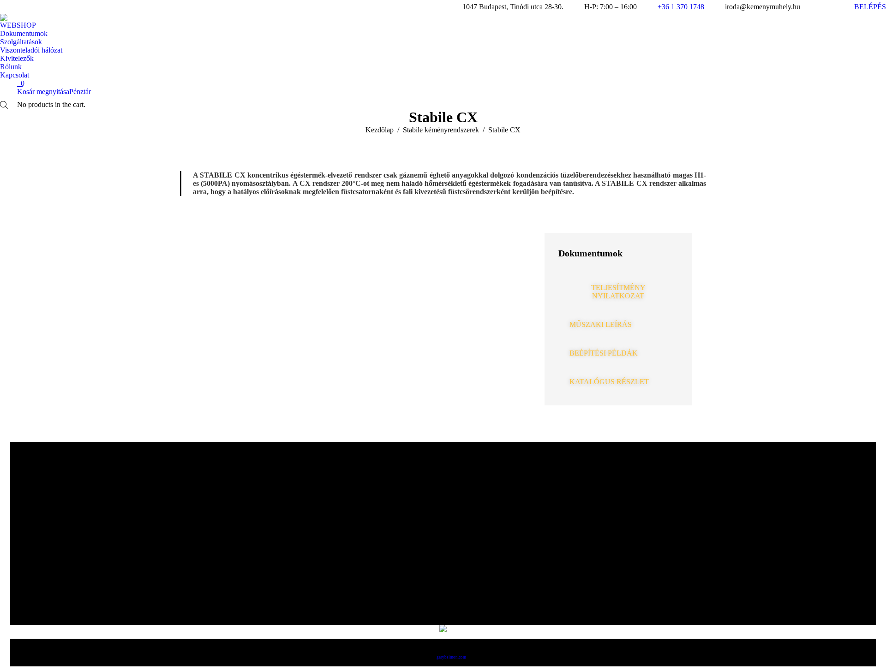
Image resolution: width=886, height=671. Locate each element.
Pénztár (80, 91)
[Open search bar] (4, 105)
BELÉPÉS (870, 7)
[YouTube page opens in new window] (830, 7)
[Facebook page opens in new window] (816, 7)
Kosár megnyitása (43, 91)
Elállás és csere (530, 489)
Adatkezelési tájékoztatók (475, 489)
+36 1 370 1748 (681, 7)
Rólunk (377, 489)
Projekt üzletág (377, 574)
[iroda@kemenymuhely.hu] (640, 543)
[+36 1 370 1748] (640, 523)
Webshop (377, 532)
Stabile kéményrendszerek (377, 553)
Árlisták (377, 511)
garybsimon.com (451, 657)
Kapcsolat (377, 595)
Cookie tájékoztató (494, 489)
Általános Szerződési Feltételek (457, 489)
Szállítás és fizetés (512, 489)
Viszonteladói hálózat (549, 489)
